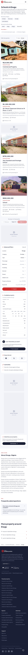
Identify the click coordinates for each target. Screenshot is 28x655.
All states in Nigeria (21, 31)
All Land (4, 335)
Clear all (24, 247)
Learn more (5, 563)
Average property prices (7, 620)
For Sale (16, 18)
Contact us (4, 637)
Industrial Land (5, 325)
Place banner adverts (20, 624)
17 (15, 313)
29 (18, 313)
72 (24, 301)
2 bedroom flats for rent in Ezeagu (9, 597)
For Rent (4, 18)
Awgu (8, 26)
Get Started (13, 443)
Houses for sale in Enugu (7, 585)
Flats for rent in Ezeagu (7, 592)
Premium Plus (19, 617)
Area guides (4, 626)
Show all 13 (19, 26)
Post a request (14, 348)
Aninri (3, 26)
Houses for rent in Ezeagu (7, 590)
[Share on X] (14, 358)
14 (12, 313)
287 (24, 306)
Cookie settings (18, 648)
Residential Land (6, 320)
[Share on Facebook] (6, 358)
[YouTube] (12, 651)
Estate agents (5, 613)
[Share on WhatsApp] (22, 358)
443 (24, 304)
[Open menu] (25, 2)
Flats (4, 301)
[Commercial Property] (14, 61)
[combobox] (17, 251)
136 (24, 316)
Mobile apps (4, 640)
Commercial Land (6, 323)
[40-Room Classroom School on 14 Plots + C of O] (14, 102)
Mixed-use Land (6, 327)
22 (15, 316)
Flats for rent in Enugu (6, 583)
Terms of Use (11, 648)
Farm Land (5, 330)
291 (24, 335)
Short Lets (10, 18)
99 (24, 327)
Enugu (13, 26)
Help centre (4, 635)
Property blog (5, 624)
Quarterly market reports (7, 622)
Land (4, 306)
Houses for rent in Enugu (7, 581)
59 (24, 308)
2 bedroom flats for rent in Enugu (9, 588)
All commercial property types (8, 31)
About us (4, 633)
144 (21, 316)
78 (18, 316)
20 (24, 323)
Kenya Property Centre (6, 573)
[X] (6, 651)
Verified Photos (19, 622)
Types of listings (19, 615)
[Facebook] (3, 651)
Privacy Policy (4, 648)
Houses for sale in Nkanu (7, 604)
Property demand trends (7, 617)
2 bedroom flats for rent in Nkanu (9, 606)
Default (21, 38)
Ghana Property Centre (17, 573)
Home (2, 544)
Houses (4, 304)
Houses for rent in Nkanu (7, 599)
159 (24, 320)
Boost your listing (20, 620)
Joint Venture (5, 21)
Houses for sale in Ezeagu (7, 595)
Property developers (6, 615)
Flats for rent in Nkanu (6, 602)
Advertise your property (21, 613)
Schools (18, 544)
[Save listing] (25, 43)
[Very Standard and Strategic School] (14, 154)
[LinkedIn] (9, 651)
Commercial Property (7, 308)
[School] (14, 196)
